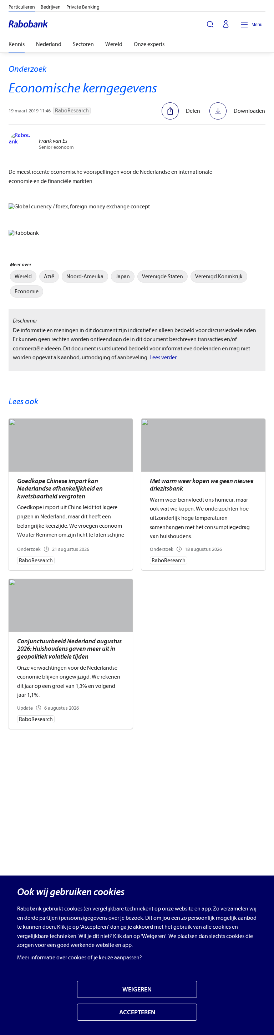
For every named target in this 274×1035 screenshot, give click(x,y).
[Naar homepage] (28, 24)
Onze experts (149, 44)
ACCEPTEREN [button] (137, 1012)
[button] (181, 111)
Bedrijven (51, 7)
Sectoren (83, 44)
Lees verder (163, 357)
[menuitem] (23, 276)
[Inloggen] (226, 24)
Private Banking (83, 7)
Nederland (48, 44)
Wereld (113, 44)
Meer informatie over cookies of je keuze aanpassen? (79, 957)
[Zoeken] (210, 24)
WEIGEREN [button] (137, 989)
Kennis (17, 44)
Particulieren (22, 7)
